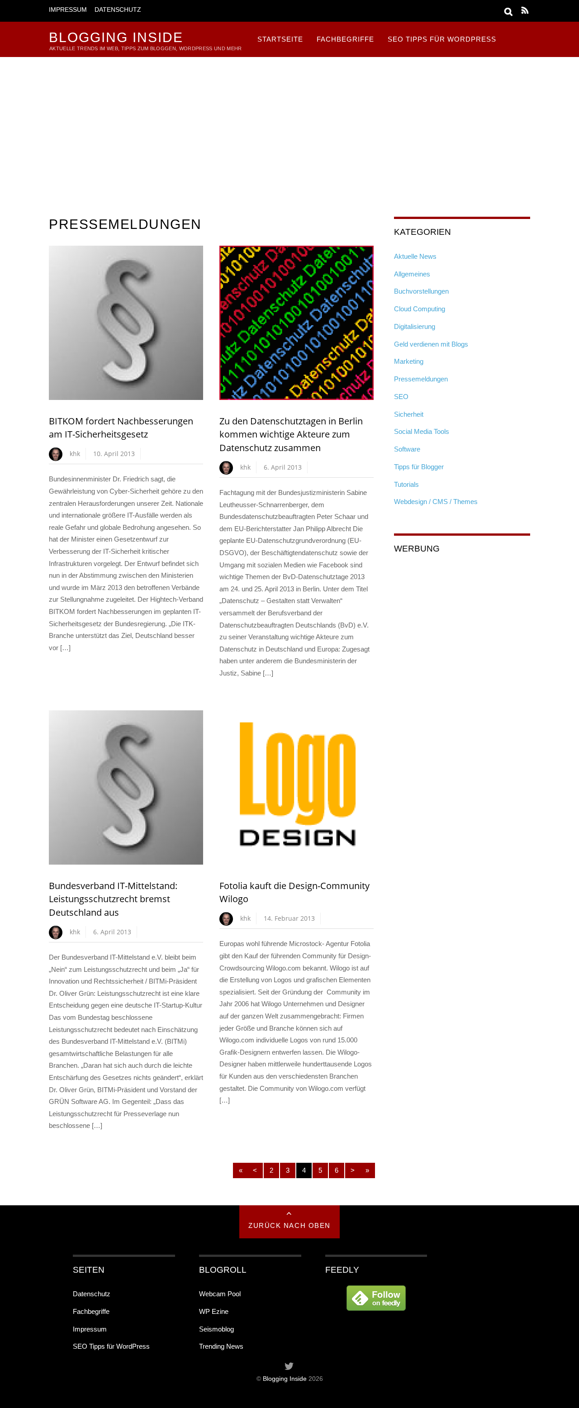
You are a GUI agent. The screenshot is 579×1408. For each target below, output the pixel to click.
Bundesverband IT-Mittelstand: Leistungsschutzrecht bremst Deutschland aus (113, 899)
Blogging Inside (285, 1378)
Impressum (68, 9)
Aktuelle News (415, 256)
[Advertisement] (289, 125)
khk (75, 453)
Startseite (280, 39)
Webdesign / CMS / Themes (436, 501)
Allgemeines (412, 274)
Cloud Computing (419, 309)
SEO (401, 396)
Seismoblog (216, 1329)
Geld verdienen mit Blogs (431, 344)
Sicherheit (408, 414)
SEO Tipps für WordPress (442, 39)
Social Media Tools (421, 431)
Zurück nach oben (289, 1225)
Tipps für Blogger (419, 467)
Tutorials (406, 484)
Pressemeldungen (421, 379)
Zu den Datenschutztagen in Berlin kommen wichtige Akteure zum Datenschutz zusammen (291, 434)
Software (407, 449)
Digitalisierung (414, 326)
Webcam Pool (220, 1294)
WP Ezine (213, 1311)
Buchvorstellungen (421, 291)
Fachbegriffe (345, 39)
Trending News (221, 1346)
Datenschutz (118, 9)
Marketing (408, 361)
